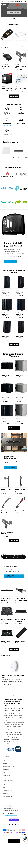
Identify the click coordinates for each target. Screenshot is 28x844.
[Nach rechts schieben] (16, 161)
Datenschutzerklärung (8, 796)
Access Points (4, 157)
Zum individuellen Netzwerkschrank (10, 576)
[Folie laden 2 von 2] (15, 18)
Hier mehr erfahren (10, 467)
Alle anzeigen (22, 142)
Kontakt (4, 784)
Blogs (4, 772)
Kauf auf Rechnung (7, 775)
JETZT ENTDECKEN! (14, 12)
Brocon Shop (7, 835)
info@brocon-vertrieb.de (11, 815)
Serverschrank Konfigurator (9, 766)
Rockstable (5, 763)
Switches (15, 157)
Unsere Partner (6, 769)
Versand (8, 837)
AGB (4, 787)
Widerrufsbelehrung (7, 790)
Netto (16, 1)
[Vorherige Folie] (11, 18)
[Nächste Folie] (17, 18)
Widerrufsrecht (14, 835)
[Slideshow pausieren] (25, 18)
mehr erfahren (6, 125)
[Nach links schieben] (11, 161)
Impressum (5, 793)
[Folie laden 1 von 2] (13, 18)
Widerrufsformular (14, 841)
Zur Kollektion (14, 96)
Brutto (19, 1)
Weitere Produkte (14, 427)
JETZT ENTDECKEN (10, 261)
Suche (4, 760)
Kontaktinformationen (16, 837)
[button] (2, 1)
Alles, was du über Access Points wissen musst (13, 676)
